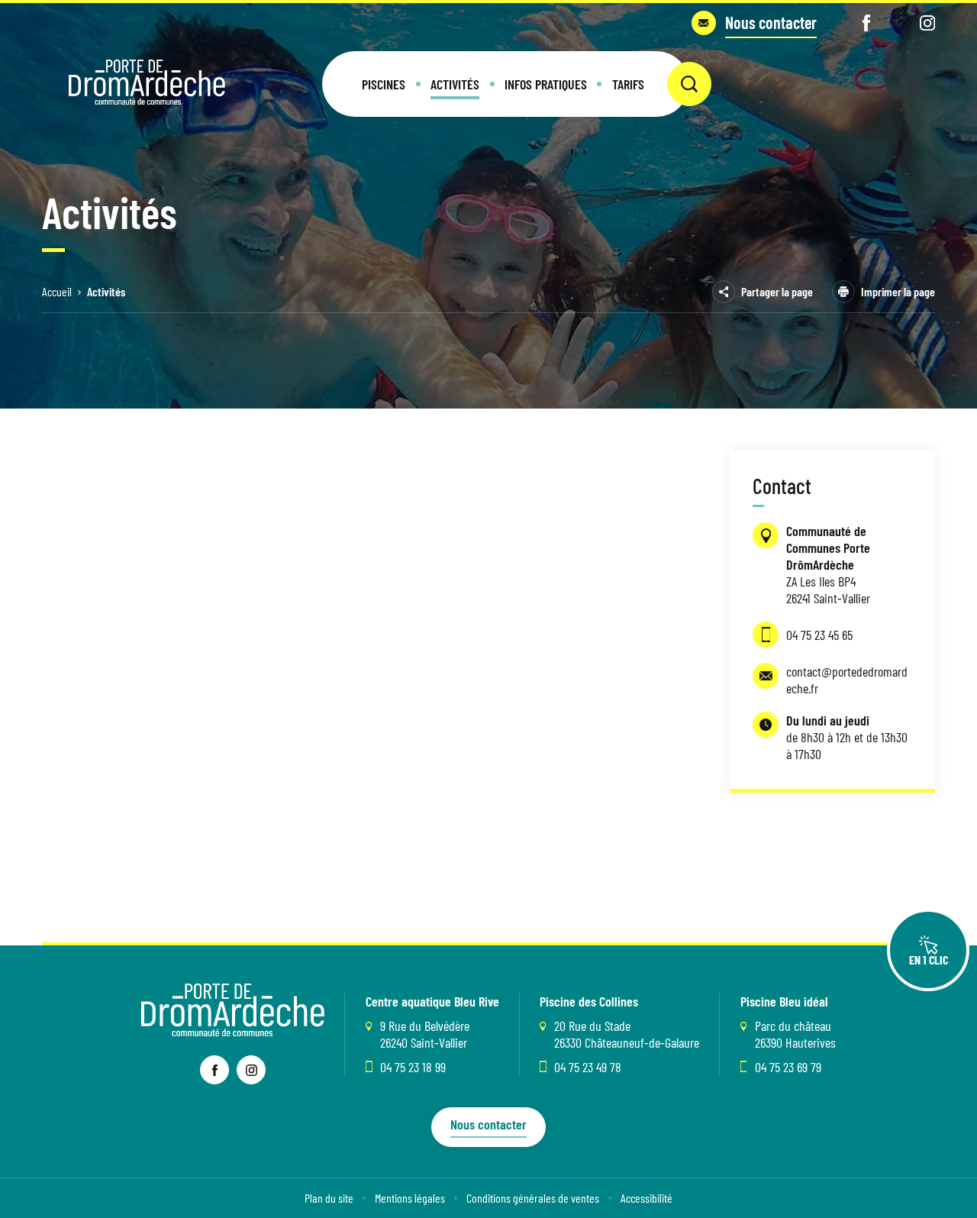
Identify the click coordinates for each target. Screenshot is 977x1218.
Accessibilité (646, 1198)
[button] (383, 84)
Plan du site (329, 1198)
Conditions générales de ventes (532, 1198)
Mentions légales (410, 1198)
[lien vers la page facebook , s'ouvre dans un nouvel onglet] (214, 1069)
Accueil (57, 291)
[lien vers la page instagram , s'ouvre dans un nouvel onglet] (251, 1069)
